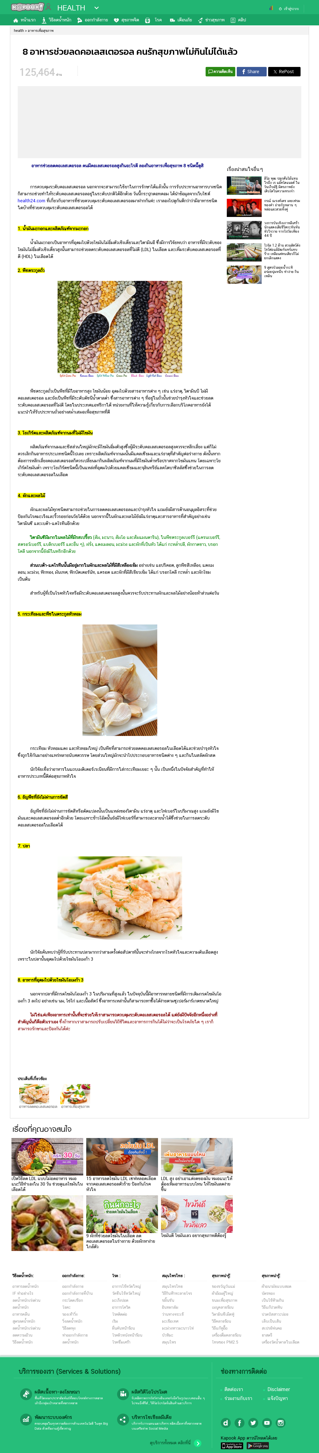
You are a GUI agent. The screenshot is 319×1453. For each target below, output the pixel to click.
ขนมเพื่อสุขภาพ (224, 1300)
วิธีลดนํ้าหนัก (22, 1342)
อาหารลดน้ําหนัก (25, 1286)
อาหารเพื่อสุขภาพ (75, 1106)
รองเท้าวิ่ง (70, 1314)
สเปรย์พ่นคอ (272, 1328)
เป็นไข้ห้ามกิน (273, 1300)
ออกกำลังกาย (96, 19)
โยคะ (66, 1307)
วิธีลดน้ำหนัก (60, 19)
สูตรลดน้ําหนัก (23, 1321)
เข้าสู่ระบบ (291, 9)
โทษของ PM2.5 (225, 1342)
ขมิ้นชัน (168, 1300)
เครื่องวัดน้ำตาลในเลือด (280, 1342)
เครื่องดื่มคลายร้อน (226, 1335)
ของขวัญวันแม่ (223, 1286)
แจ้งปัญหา (277, 1398)
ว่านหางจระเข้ (173, 1314)
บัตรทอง (268, 1293)
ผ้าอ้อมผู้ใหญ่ (222, 1293)
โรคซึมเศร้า (121, 1342)
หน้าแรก (28, 19)
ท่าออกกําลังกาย (75, 1335)
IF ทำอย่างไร (22, 1293)
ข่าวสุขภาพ (215, 19)
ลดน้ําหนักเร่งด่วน (26, 1300)
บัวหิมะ (167, 1335)
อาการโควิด (121, 1307)
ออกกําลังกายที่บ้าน (77, 1293)
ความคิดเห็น (223, 71)
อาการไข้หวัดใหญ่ (126, 1286)
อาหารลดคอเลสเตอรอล (38, 1106)
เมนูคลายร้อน (223, 1307)
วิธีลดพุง (69, 1328)
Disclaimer (278, 1389)
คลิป (242, 19)
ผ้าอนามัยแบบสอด (276, 1286)
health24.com (31, 200)
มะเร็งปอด (120, 1300)
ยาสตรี (267, 1335)
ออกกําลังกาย (72, 1286)
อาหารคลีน (21, 1314)
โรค (158, 19)
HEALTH (71, 8)
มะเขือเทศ (170, 1321)
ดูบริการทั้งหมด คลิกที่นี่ (170, 1442)
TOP (307, 1444)
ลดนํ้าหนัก (20, 1307)
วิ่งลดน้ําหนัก (72, 1321)
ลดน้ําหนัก (70, 1342)
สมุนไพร (169, 1342)
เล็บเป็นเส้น (271, 1321)
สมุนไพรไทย (172, 1286)
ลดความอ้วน (22, 1335)
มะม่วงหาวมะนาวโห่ (178, 1328)
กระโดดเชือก (72, 1300)
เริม (115, 1321)
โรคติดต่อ (119, 1314)
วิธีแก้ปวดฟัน (272, 1307)
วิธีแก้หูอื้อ (220, 1328)
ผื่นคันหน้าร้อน (123, 1328)
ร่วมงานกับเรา (238, 1398)
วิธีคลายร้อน (221, 1321)
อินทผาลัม (170, 1307)
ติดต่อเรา (234, 1389)
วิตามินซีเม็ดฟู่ (223, 1314)
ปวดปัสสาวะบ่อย (275, 1314)
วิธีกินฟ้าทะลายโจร (177, 1293)
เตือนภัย (184, 19)
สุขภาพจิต (130, 19)
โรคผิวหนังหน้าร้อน (127, 1335)
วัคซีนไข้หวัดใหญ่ (126, 1293)
